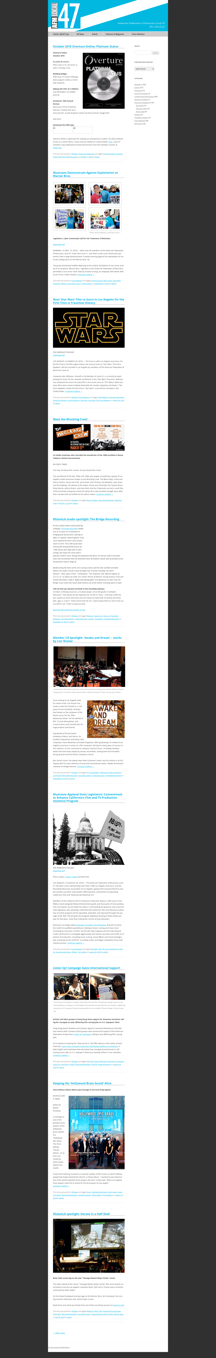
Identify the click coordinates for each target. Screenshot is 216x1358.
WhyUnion (138, 124)
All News (80, 34)
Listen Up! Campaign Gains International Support (86, 968)
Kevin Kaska (112, 1192)
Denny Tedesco (92, 500)
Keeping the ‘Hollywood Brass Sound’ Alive (82, 1083)
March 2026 (140, 111)
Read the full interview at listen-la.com (69, 610)
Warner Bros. (87, 284)
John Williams (103, 397)
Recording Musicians (70, 157)
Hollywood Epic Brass (99, 1192)
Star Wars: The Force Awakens (99, 400)
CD (88, 772)
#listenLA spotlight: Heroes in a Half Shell (81, 1214)
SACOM (94, 1064)
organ (120, 1192)
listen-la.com (118, 1305)
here (110, 142)
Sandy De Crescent (60, 400)
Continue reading (86, 274)
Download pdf (59, 244)
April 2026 (139, 105)
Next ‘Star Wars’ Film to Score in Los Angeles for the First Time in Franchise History (88, 300)
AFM (99, 949)
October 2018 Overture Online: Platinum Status (85, 46)
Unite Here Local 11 (74, 284)
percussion (57, 1195)
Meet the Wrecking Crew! (70, 419)
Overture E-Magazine (115, 34)
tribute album (97, 1195)
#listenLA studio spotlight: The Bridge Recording (86, 519)
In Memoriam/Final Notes (144, 96)
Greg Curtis (98, 616)
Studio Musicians (81, 619)
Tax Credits (82, 952)
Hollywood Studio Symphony (110, 772)
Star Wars (84, 400)
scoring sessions (74, 400)
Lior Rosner (57, 775)
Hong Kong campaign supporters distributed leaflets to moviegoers (90, 1046)
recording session (67, 619)
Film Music (57, 1314)
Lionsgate (120, 1061)
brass (89, 1192)
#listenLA (90, 616)
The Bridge (98, 619)
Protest (72, 1064)
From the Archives (141, 93)
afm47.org (57, 148)
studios (91, 619)
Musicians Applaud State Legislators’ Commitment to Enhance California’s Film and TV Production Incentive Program (87, 797)
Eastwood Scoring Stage (112, 1311)
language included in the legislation (91, 925)
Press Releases (138, 34)
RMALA (63, 284)
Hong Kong (111, 1061)
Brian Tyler (98, 1311)
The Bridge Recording (69, 528)
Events (95, 34)
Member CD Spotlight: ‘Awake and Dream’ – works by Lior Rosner (87, 639)
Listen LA (106, 616)
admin (97, 157)
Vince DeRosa (108, 1195)
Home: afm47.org (61, 34)
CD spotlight (94, 772)
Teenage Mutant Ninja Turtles (102, 1314)
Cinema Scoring (97, 280)
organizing (64, 1064)
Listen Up (56, 1064)
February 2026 (141, 108)
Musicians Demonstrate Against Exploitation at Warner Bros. (85, 174)
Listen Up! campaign (82, 1034)
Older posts (59, 1333)
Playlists (137, 114)
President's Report (141, 117)
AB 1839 (94, 949)
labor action (108, 280)
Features (137, 90)
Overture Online (109, 154)
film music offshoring (110, 949)
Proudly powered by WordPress (59, 1347)
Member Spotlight (141, 99)
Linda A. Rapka (71, 877)
